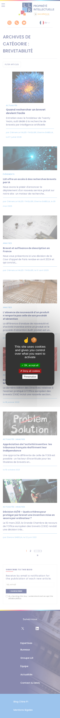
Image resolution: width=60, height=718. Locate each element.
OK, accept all (30, 365)
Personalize (30, 376)
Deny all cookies (31, 371)
